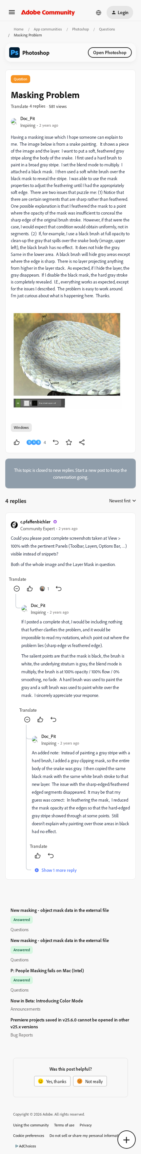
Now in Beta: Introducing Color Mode (46, 1000)
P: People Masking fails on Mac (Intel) (47, 970)
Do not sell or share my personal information (86, 1135)
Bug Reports (21, 1035)
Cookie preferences (28, 1135)
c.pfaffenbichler (35, 521)
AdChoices (27, 1146)
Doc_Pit (27, 118)
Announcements (25, 1009)
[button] (12, 14)
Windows (21, 427)
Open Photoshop (110, 52)
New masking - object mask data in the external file (59, 910)
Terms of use (64, 1125)
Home (19, 29)
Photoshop (80, 29)
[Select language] (98, 12)
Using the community (31, 1125)
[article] (70, 556)
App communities (48, 29)
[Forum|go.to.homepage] (48, 12)
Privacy (86, 1125)
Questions (107, 29)
